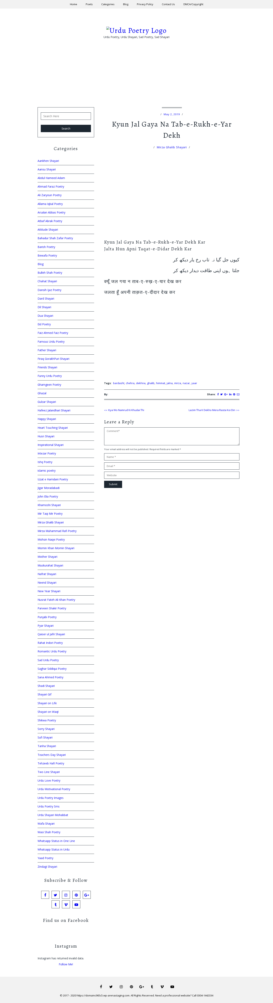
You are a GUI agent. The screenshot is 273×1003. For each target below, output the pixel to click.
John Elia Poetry (48, 496)
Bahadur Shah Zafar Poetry (55, 238)
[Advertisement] (136, 79)
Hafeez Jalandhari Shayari (54, 410)
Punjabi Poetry (47, 617)
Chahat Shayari (47, 281)
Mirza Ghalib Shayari (172, 147)
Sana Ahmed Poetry (50, 677)
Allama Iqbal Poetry (50, 204)
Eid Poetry (44, 324)
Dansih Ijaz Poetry (49, 290)
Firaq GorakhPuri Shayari (53, 359)
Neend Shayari (47, 582)
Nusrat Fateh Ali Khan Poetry (56, 600)
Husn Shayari (46, 436)
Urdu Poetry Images (51, 798)
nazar (186, 383)
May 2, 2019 (172, 114)
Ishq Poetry (45, 462)
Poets (89, 4)
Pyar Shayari (46, 625)
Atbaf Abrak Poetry (50, 221)
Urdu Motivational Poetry (54, 789)
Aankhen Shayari (48, 161)
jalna (170, 383)
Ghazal (42, 393)
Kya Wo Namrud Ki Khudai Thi (126, 410)
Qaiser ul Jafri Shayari (51, 634)
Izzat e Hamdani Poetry (53, 479)
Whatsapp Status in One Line (56, 841)
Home (73, 4)
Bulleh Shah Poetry (50, 272)
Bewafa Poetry (47, 255)
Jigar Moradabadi (49, 488)
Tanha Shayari (47, 746)
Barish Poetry (46, 247)
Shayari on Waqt (48, 712)
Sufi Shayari (45, 737)
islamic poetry (47, 470)
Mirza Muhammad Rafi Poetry (57, 531)
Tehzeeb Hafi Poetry (51, 763)
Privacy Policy (145, 4)
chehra (130, 383)
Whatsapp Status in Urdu (54, 849)
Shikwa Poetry (47, 720)
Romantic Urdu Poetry (52, 651)
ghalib (150, 383)
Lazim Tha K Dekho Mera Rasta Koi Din (212, 410)
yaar (194, 383)
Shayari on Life (47, 703)
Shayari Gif (44, 694)
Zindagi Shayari (47, 866)
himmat (160, 383)
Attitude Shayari (48, 229)
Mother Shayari (47, 557)
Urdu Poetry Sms (49, 806)
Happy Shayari (47, 419)
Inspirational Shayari (51, 445)
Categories (108, 4)
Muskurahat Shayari (50, 565)
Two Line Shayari (49, 772)
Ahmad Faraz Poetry (51, 186)
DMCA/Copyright (193, 4)
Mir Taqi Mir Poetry (50, 513)
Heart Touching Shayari (53, 428)
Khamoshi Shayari (49, 505)
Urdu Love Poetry (49, 780)
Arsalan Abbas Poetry (51, 212)
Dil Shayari (44, 307)
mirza (177, 383)
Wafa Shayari (46, 823)
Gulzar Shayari (47, 402)
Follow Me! (66, 964)
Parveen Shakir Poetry (52, 608)
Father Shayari (47, 350)
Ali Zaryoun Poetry (50, 195)
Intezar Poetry (47, 453)
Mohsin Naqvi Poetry (51, 539)
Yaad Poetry (45, 858)
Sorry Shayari (46, 729)
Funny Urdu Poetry (50, 376)
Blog (125, 4)
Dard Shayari (46, 298)
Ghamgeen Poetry (49, 384)
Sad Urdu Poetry (48, 660)
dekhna (140, 383)
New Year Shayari (49, 591)
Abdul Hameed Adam (51, 178)
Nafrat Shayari (47, 574)
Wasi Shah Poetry (49, 832)
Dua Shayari (45, 316)
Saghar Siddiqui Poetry (52, 669)
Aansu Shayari (47, 169)
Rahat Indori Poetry (50, 643)
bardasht (118, 383)
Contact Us (168, 4)
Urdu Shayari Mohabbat (53, 815)
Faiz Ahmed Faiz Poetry (53, 333)
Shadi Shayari (46, 686)
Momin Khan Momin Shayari (56, 548)
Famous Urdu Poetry (51, 341)
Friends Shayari (47, 367)
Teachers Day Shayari (52, 755)
